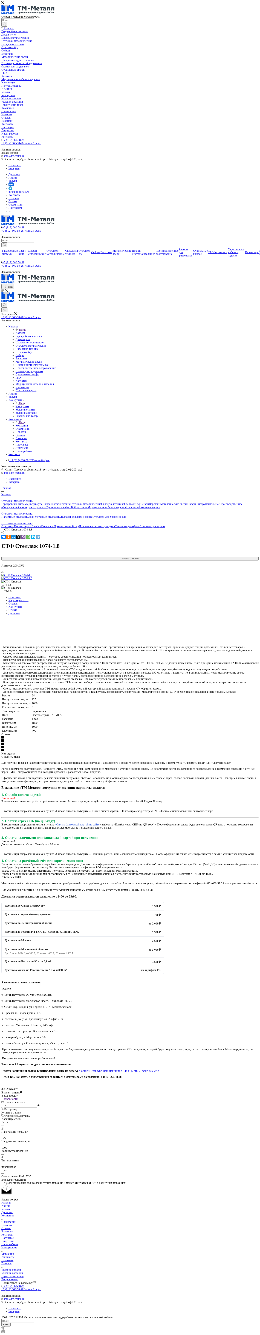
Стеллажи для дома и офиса (76, 516)
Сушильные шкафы (58, 507)
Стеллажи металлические (85, 503)
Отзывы (13, 603)
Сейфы (144, 503)
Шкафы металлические (56, 503)
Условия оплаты (11, 1269)
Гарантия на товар (12, 1276)
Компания (22, 425)
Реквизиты (8, 1257)
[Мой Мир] (13, 537)
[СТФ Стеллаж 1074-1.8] (16, 575)
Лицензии (7, 1241)
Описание (14, 597)
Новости (6, 1225)
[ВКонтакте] (3, 537)
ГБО (72, 507)
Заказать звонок (130, 558)
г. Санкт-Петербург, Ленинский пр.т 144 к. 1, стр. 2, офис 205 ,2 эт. (119, 1070)
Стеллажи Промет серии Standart (21, 526)
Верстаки (154, 503)
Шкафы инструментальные (203, 503)
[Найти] (4, 24)
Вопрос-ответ (9, 1279)
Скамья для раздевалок (32, 507)
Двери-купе (35, 503)
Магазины (7, 1253)
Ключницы (132, 507)
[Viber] (23, 537)
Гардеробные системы (14, 503)
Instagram (13, 168)
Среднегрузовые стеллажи (43, 516)
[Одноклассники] (8, 537)
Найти (6, 1324)
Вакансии (7, 1231)
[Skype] (33, 537)
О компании (8, 1221)
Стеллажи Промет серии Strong (60, 526)
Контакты (7, 1234)
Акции (5, 1205)
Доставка (14, 613)
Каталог (20, 332)
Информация (9, 1247)
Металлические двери (173, 503)
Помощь (6, 1263)
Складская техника (112, 503)
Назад (22, 329)
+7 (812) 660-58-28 (13, 139)
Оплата (12, 609)
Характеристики (18, 600)
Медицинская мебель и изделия (107, 507)
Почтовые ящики (149, 507)
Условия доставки (12, 1272)
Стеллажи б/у (132, 503)
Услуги (5, 1209)
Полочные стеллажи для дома (97, 526)
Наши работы (9, 1244)
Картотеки (81, 507)
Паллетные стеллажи (14, 516)
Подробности (9, 1098)
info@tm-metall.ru (14, 155)
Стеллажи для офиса (127, 526)
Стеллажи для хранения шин (110, 516)
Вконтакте (14, 165)
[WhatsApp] (28, 537)
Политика (7, 1260)
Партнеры (7, 1237)
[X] (18, 537)
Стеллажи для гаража (152, 526)
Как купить (22, 406)
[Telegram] (38, 537)
